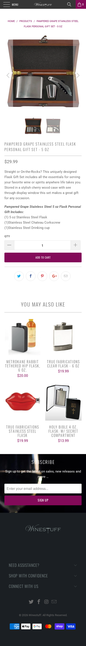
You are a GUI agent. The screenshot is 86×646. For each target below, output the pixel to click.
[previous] (8, 75)
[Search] (71, 4)
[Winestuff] (43, 4)
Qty (7, 236)
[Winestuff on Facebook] (39, 602)
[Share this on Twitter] (19, 276)
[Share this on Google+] (54, 276)
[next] (77, 75)
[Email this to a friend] (66, 276)
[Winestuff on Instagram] (46, 602)
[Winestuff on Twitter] (31, 602)
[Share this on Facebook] (31, 276)
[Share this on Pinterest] (42, 276)
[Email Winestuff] (54, 602)
